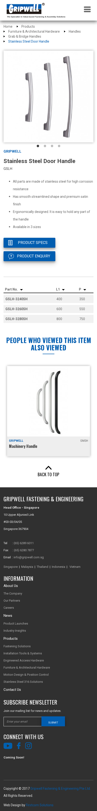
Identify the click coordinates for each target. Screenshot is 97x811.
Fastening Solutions (17, 646)
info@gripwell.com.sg (29, 557)
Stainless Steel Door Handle (28, 41)
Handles (75, 31)
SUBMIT (53, 722)
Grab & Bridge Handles (24, 36)
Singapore (11, 567)
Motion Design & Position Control (26, 674)
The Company (13, 593)
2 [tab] (45, 146)
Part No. (12, 289)
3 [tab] (52, 146)
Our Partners (12, 600)
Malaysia (27, 567)
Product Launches (16, 623)
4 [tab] (59, 146)
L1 (58, 289)
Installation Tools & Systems (23, 653)
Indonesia (58, 567)
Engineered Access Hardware (24, 660)
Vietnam (75, 567)
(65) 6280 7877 (24, 550)
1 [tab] (38, 146)
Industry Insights (15, 630)
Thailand (42, 567)
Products (28, 26)
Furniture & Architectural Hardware (34, 31)
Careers (9, 607)
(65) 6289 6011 (24, 543)
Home (8, 26)
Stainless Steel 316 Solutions (23, 681)
